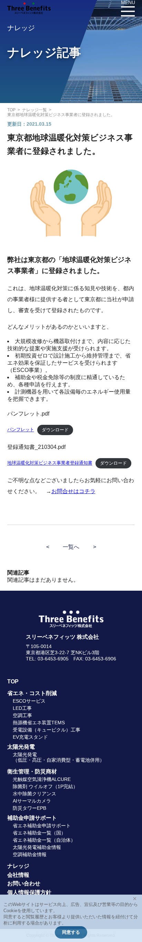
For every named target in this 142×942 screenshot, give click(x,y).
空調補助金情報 (30, 854)
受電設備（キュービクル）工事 (46, 730)
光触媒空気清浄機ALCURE (42, 779)
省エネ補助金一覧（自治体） (44, 840)
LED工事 (22, 708)
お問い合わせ (23, 883)
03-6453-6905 (53, 658)
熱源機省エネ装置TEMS (39, 722)
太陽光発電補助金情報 (37, 847)
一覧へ (71, 547)
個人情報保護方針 (29, 892)
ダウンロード (55, 429)
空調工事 (22, 715)
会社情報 (18, 875)
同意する (71, 932)
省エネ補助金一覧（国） (39, 833)
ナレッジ (18, 866)
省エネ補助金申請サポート (42, 825)
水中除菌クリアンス (34, 793)
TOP (13, 681)
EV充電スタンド (30, 737)
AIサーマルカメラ (32, 801)
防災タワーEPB (29, 808)
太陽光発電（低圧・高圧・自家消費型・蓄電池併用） (58, 757)
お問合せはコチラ (73, 491)
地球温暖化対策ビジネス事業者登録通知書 (49, 463)
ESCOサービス (29, 701)
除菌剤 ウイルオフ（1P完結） (45, 786)
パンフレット (20, 429)
